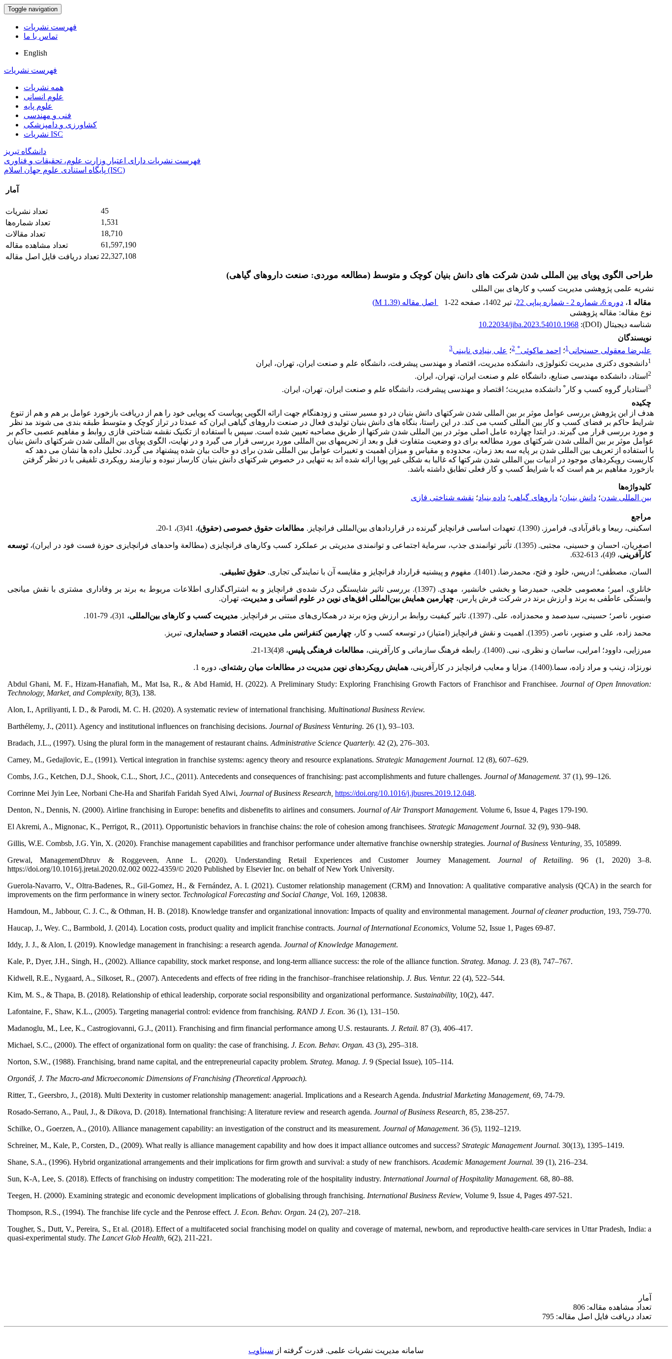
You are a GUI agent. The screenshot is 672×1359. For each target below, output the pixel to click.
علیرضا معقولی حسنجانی (610, 350)
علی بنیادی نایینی (480, 350)
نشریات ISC (43, 134)
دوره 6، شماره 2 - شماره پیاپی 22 (569, 302)
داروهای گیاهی (533, 497)
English (35, 53)
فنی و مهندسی (47, 115)
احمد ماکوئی (539, 350)
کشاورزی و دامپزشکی (60, 125)
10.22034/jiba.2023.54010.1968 (529, 324)
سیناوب (261, 1350)
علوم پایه (38, 106)
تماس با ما (41, 36)
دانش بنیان (579, 497)
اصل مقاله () (405, 302)
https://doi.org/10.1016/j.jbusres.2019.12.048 (404, 793)
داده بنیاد (492, 497)
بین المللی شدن (626, 497)
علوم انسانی (43, 96)
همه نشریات (43, 87)
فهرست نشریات (50, 27)
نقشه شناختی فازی (442, 497)
